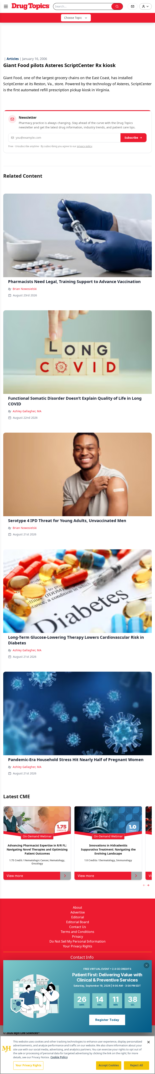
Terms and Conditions (77, 931)
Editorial (77, 917)
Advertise (77, 912)
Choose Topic (73, 18)
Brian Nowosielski (25, 289)
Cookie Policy (59, 1057)
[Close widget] (146, 965)
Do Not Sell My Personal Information (77, 941)
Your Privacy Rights (77, 946)
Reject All (136, 1065)
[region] (77, 1055)
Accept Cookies (109, 1065)
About (77, 907)
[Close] (148, 1042)
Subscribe (131, 137)
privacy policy (84, 146)
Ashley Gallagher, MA (27, 411)
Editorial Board (77, 922)
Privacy (77, 936)
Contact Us (77, 927)
